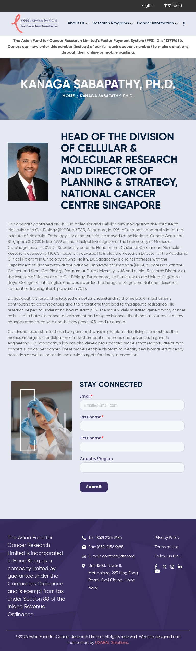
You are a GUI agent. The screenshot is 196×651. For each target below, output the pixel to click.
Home (69, 96)
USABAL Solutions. (112, 643)
